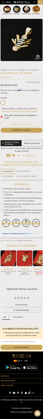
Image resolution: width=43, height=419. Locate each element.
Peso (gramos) (8, 176)
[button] (37, 413)
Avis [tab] (4, 317)
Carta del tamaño (33, 82)
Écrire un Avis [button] (22, 305)
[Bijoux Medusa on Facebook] (10, 393)
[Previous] (2, 266)
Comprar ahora (21, 130)
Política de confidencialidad (21, 412)
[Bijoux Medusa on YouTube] (14, 393)
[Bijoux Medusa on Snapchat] (26, 393)
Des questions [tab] (18, 317)
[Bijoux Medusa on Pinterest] (18, 393)
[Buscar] (35, 2)
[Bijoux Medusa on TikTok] (29, 393)
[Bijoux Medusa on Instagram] (22, 393)
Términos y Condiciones (21, 408)
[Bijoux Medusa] (21, 2)
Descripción (7, 171)
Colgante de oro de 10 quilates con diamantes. (20, 70)
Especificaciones (23, 171)
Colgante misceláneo (24, 240)
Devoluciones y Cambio (26, 176)
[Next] (40, 266)
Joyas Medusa (12, 400)
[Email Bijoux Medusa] (32, 393)
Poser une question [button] (22, 310)
